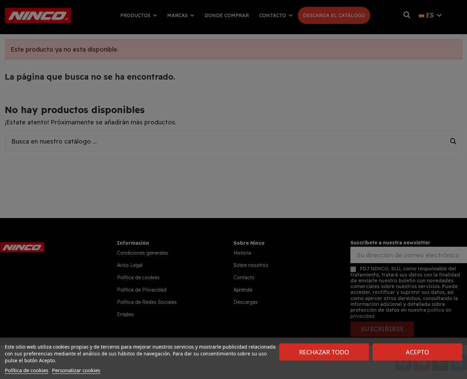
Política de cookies (26, 370)
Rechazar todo (324, 352)
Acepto (417, 352)
